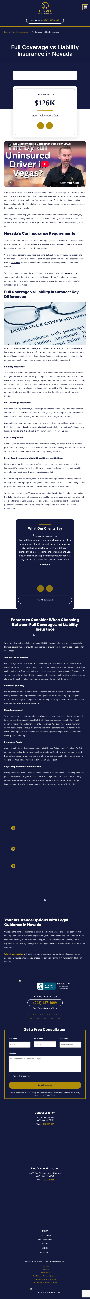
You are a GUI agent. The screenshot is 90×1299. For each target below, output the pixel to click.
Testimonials (45, 1240)
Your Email (64, 1039)
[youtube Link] (45, 1016)
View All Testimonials (45, 600)
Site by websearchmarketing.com (49, 1292)
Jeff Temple (45, 1235)
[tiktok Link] (52, 1016)
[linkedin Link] (59, 1016)
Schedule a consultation (13, 954)
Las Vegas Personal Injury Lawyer (45, 1282)
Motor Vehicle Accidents (19, 32)
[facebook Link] (31, 1016)
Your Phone (38, 1039)
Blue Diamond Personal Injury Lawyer (45, 1276)
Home (6, 32)
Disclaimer (45, 1269)
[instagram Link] (38, 1016)
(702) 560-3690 (48, 1180)
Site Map (46, 1266)
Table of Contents (30, 66)
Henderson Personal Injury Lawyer (45, 1279)
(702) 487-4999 (45, 20)
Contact (45, 1252)
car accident (15, 263)
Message (12, 1053)
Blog (45, 1244)
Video (45, 1248)
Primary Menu (85, 7)
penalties (67, 813)
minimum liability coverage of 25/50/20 (57, 244)
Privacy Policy (46, 1273)
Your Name (13, 1039)
